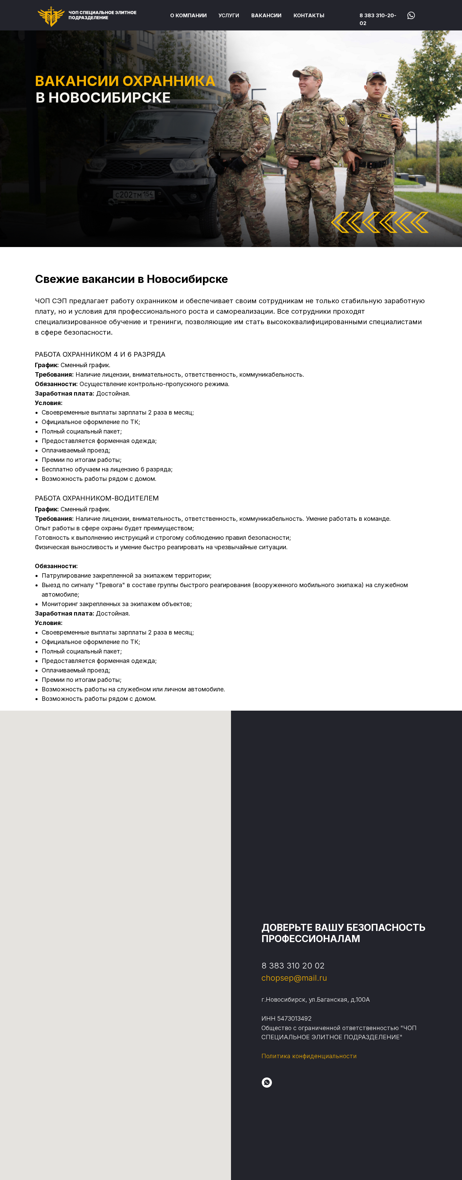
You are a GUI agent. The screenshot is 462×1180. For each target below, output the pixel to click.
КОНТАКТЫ (309, 15)
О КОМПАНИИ (188, 15)
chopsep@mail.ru (294, 978)
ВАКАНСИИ (266, 15)
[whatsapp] (267, 1082)
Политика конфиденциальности (309, 1056)
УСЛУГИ (228, 15)
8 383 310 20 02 (293, 966)
